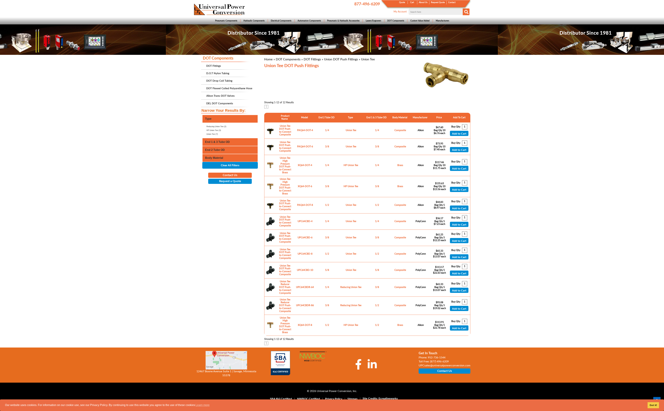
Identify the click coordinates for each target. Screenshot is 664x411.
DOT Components (395, 21)
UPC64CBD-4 (305, 221)
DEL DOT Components (219, 103)
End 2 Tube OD (327, 117)
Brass (400, 165)
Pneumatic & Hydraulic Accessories (343, 21)
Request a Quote (230, 181)
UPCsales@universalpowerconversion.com (444, 365)
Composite (400, 130)
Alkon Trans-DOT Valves (220, 96)
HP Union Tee (351, 165)
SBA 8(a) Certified (281, 399)
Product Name (285, 117)
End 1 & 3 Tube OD (377, 117)
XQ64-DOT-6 (305, 186)
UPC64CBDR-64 (305, 287)
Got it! (653, 405)
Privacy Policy (333, 399)
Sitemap (352, 399)
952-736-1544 (436, 357)
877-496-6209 (367, 4)
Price (439, 117)
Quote (402, 2)
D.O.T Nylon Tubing (217, 73)
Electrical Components (281, 21)
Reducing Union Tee (350, 287)
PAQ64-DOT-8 (305, 205)
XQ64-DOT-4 (305, 165)
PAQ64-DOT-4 (305, 130)
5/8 (327, 270)
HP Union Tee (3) (213, 130)
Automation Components (309, 21)
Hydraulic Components (254, 21)
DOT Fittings (312, 59)
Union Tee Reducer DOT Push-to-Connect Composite (285, 287)
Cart (412, 2)
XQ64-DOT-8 (305, 325)
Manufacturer (420, 117)
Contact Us (230, 175)
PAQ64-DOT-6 (305, 146)
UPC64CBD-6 (305, 237)
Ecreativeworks (388, 398)
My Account (400, 12)
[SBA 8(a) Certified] (280, 363)
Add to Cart (459, 133)
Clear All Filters (230, 165)
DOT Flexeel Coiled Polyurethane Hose (229, 88)
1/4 (327, 130)
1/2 (327, 205)
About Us (423, 2)
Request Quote (438, 2)
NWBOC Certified (308, 399)
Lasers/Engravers (373, 21)
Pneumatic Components (226, 21)
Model (305, 117)
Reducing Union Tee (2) (216, 126)
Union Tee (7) (212, 134)
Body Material (400, 117)
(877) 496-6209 (439, 361)
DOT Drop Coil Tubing (219, 81)
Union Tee (351, 130)
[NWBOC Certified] (313, 358)
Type (351, 117)
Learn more (203, 405)
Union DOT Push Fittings (341, 59)
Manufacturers (442, 21)
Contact (451, 2)
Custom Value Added (420, 21)
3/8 (327, 146)
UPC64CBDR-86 (305, 305)
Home (268, 59)
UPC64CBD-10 (305, 270)
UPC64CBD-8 (305, 254)
